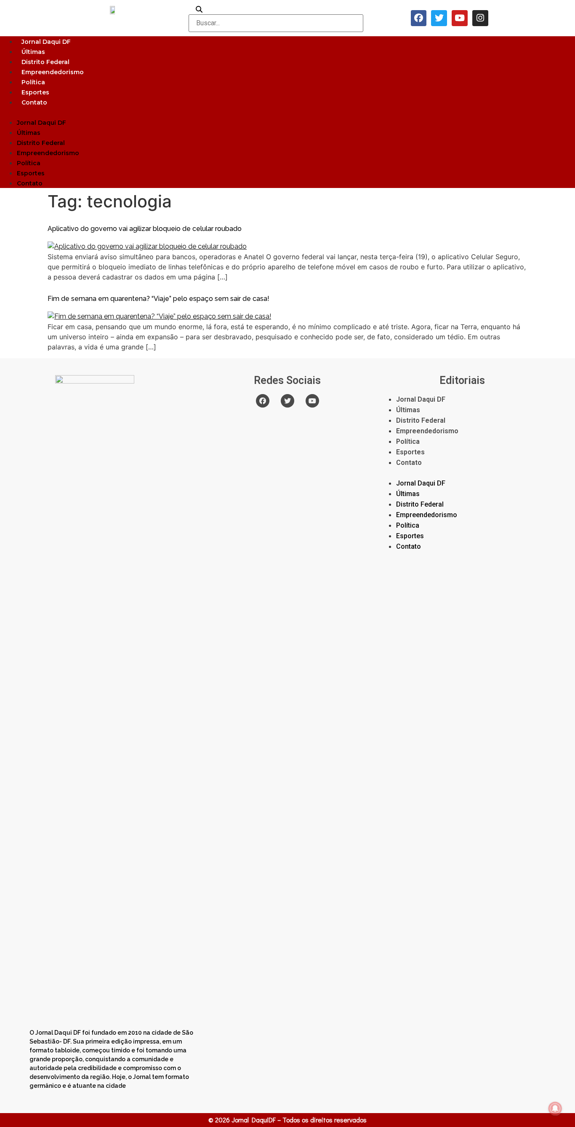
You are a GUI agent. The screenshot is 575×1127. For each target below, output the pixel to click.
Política (33, 82)
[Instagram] (480, 18)
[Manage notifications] (555, 1108)
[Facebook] (419, 18)
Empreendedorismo (52, 72)
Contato (34, 102)
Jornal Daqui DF (46, 42)
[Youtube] (460, 18)
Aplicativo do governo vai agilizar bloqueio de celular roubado (145, 229)
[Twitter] (439, 18)
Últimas (33, 52)
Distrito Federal (45, 62)
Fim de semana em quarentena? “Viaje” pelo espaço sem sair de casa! (158, 299)
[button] (287, 112)
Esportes (35, 92)
